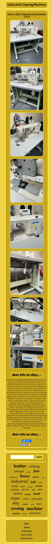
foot (36, 471)
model (32, 504)
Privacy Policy (26, 534)
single (29, 472)
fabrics (23, 486)
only (40, 482)
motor (18, 493)
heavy (25, 476)
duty (16, 503)
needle (15, 486)
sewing (17, 508)
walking (34, 466)
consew (35, 477)
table (40, 489)
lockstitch (15, 490)
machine (34, 508)
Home (26, 524)
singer (15, 498)
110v (43, 477)
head (36, 493)
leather (20, 466)
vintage (24, 514)
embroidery (37, 498)
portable (30, 487)
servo (38, 485)
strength (19, 471)
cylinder (25, 504)
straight (28, 494)
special (16, 513)
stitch (26, 498)
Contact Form (27, 531)
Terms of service (27, 538)
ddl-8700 (25, 490)
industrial (19, 481)
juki (33, 482)
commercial (13, 477)
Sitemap (27, 527)
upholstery (35, 513)
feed (39, 504)
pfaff (33, 490)
